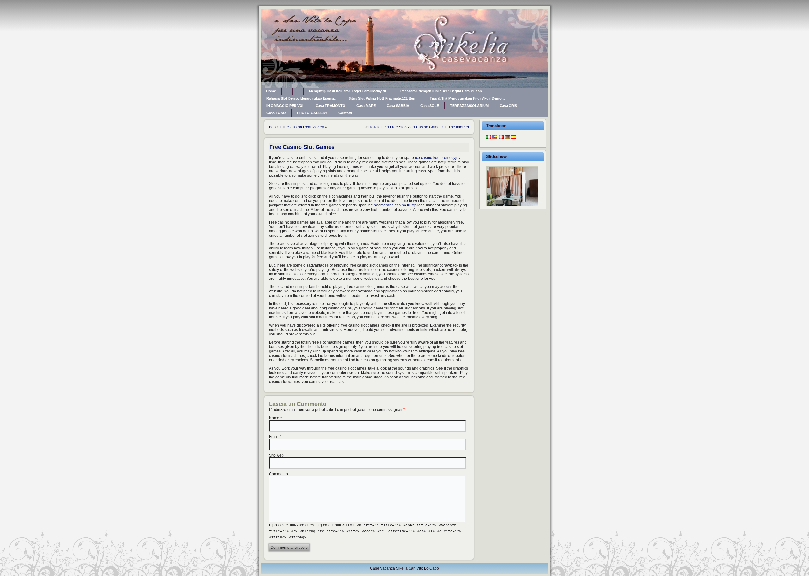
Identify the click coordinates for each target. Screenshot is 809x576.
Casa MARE (366, 105)
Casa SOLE (429, 105)
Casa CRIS (508, 105)
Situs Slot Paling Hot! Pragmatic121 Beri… (384, 98)
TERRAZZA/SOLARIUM (469, 105)
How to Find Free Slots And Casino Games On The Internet (418, 127)
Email (274, 436)
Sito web (276, 455)
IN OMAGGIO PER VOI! (285, 105)
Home (271, 91)
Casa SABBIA (398, 105)
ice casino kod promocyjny (437, 158)
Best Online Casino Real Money (296, 127)
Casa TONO (276, 113)
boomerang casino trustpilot (398, 205)
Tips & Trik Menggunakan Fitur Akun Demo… (467, 98)
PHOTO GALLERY (312, 113)
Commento (278, 474)
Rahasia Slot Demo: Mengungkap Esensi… (302, 98)
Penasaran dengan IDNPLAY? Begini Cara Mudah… (442, 91)
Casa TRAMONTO (330, 105)
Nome (274, 418)
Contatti (345, 113)
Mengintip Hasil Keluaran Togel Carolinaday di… (349, 91)
